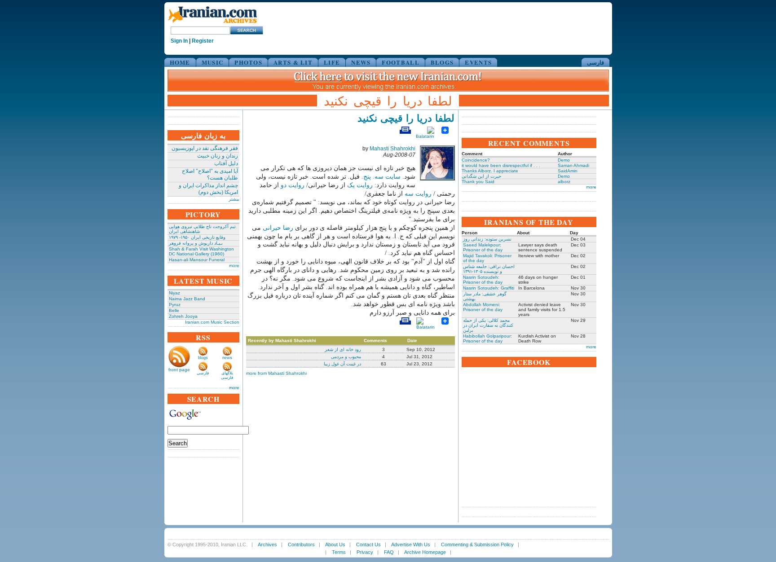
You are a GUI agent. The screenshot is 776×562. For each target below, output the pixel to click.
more (234, 265)
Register (203, 41)
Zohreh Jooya (183, 316)
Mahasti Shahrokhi (392, 148)
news (227, 358)
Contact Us (368, 544)
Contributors (301, 544)
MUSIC (213, 62)
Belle (174, 310)
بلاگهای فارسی (227, 375)
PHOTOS (248, 62)
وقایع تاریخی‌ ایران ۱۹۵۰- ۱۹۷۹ (197, 237)
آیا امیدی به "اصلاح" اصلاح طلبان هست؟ (210, 174)
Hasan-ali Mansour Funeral (197, 259)
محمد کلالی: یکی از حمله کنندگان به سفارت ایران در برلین (488, 325)
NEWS (360, 62)
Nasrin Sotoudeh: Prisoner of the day (483, 280)
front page (179, 369)
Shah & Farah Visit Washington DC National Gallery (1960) (201, 251)
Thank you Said (478, 181)
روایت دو (292, 185)
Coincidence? (476, 160)
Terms (339, 552)
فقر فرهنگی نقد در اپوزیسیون (205, 148)
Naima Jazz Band (187, 298)
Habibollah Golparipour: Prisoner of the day (487, 338)
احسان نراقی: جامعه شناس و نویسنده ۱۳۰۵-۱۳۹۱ (489, 269)
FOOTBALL (400, 62)
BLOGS (442, 62)
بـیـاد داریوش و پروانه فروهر (196, 243)
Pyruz (175, 304)
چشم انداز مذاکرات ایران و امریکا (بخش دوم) (208, 188)
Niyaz (174, 292)
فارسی (595, 62)
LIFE (332, 62)
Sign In (179, 41)
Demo (564, 160)
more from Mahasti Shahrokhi (276, 373)
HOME (180, 62)
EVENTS (478, 62)
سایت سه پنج (382, 176)
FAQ (389, 552)
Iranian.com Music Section (212, 322)
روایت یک (360, 185)
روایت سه (418, 193)
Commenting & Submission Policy (477, 544)
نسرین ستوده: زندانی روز (487, 239)
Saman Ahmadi (573, 165)
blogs (203, 358)
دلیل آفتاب (226, 163)
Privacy (365, 552)
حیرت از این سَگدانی (481, 176)
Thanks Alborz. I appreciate (490, 170)
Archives (267, 544)
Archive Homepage (425, 552)
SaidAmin (568, 170)
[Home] (212, 23)
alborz (564, 181)
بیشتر (234, 199)
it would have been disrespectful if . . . (501, 165)
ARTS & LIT (293, 62)
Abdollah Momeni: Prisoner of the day (483, 307)
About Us (335, 544)
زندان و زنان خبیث (217, 156)
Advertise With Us (410, 544)
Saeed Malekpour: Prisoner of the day (483, 247)
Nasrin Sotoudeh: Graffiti (488, 287)
